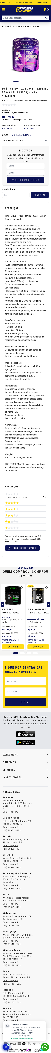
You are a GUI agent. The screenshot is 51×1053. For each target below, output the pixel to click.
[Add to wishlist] (21, 587)
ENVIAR (25, 701)
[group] (25, 54)
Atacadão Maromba (12, 26)
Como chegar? (10, 812)
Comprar (13, 646)
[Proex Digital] (39, 1050)
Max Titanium (32, 26)
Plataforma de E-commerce (12, 1050)
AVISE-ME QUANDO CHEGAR (25, 180)
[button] (16, 81)
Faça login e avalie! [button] (25, 548)
